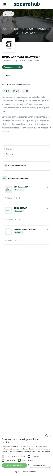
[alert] (26, 454)
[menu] (4, 4)
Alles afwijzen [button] (39, 465)
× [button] (50, 436)
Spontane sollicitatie (12, 67)
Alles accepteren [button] (14, 465)
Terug (10, 13)
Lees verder (45, 451)
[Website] (6, 154)
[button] (26, 471)
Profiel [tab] (7, 75)
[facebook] (12, 154)
